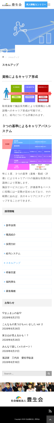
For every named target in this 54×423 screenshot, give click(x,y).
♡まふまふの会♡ (11, 312)
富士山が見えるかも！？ (15, 335)
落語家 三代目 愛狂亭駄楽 (19, 357)
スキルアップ (13, 262)
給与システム (13, 253)
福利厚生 (11, 281)
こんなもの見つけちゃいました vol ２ (22, 324)
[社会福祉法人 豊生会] (11, 4)
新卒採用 (11, 225)
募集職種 (11, 290)
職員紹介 (11, 234)
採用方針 (11, 243)
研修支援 (11, 272)
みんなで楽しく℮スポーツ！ (17, 346)
